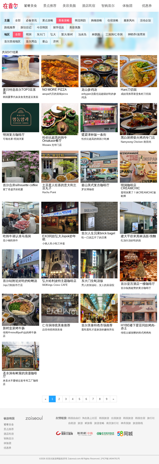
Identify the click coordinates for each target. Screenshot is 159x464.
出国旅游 (116, 418)
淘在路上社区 (89, 418)
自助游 (72, 423)
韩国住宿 (140, 418)
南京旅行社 (112, 423)
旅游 (80, 423)
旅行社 (151, 418)
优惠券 (147, 6)
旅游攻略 (99, 423)
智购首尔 (108, 6)
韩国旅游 (104, 418)
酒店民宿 (88, 6)
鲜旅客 (88, 423)
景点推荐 (49, 6)
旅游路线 (138, 423)
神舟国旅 (126, 423)
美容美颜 (69, 6)
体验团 (127, 6)
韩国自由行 (74, 418)
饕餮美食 (30, 6)
